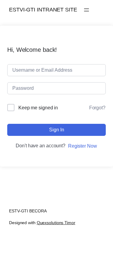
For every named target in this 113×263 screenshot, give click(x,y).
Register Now (82, 146)
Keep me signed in (38, 107)
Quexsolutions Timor (56, 222)
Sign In (56, 129)
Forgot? (97, 107)
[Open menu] (86, 10)
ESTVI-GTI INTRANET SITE (43, 10)
